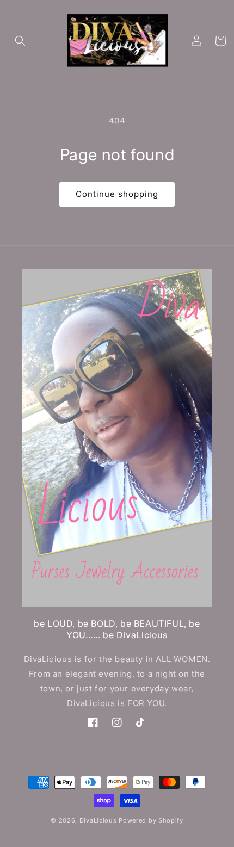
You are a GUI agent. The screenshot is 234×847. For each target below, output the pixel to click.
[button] (20, 41)
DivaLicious (99, 820)
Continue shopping (117, 194)
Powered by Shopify (151, 820)
